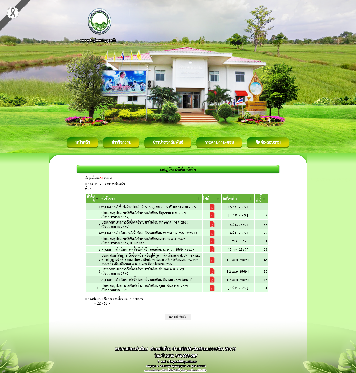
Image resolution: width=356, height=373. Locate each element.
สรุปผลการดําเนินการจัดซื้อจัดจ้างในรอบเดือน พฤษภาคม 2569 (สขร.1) (149, 233)
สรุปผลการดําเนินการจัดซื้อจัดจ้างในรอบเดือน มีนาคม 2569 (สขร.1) (146, 279)
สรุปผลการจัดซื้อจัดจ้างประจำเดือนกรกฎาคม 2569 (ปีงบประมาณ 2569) (149, 207)
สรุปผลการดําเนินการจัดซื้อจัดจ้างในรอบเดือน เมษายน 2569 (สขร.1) (147, 249)
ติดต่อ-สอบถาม (268, 142)
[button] (108, 198)
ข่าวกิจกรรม (121, 142)
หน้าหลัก (82, 142)
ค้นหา (89, 188)
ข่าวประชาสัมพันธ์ (168, 142)
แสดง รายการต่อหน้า (105, 184)
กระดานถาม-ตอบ (219, 142)
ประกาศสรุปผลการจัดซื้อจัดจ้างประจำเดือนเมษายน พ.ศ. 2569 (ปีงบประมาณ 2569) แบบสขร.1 (143, 241)
